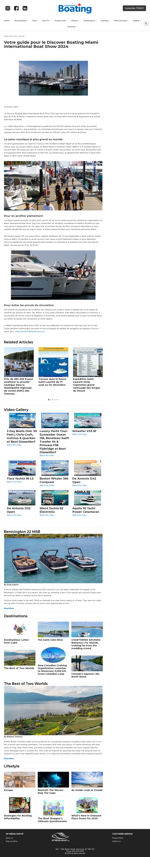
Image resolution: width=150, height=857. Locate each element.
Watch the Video (14, 445)
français (22, 36)
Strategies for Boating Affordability (18, 817)
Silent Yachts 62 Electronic (51, 510)
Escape (8, 790)
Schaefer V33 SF (84, 431)
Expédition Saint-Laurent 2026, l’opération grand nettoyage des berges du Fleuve (86, 385)
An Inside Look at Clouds (86, 790)
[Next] (99, 372)
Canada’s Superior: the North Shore (85, 675)
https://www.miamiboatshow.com (30, 331)
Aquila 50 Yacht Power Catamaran (85, 510)
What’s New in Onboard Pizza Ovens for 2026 (86, 817)
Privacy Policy (117, 838)
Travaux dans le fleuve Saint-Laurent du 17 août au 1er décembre (52, 382)
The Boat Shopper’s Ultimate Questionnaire (52, 820)
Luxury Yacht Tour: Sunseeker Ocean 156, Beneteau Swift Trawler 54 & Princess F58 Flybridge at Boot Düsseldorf (54, 441)
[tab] (48, 399)
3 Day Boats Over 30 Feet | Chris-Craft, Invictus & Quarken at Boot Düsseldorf (22, 436)
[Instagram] (7, 8)
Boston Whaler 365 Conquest (54, 480)
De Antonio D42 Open (84, 480)
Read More (9, 608)
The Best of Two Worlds (19, 668)
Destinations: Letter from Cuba (16, 641)
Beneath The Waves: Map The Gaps (50, 791)
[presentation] (19, 362)
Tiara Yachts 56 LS (20, 478)
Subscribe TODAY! (134, 8)
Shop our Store (11, 841)
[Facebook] (16, 8)
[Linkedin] (25, 8)
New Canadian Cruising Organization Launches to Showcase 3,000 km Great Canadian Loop (52, 669)
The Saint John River (50, 639)
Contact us (116, 841)
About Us (9, 838)
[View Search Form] (146, 24)
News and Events (10, 36)
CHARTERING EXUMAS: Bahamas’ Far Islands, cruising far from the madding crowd (86, 644)
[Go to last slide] (8, 372)
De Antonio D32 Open (18, 510)
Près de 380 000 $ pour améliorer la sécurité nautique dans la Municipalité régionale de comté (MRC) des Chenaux (18, 386)
